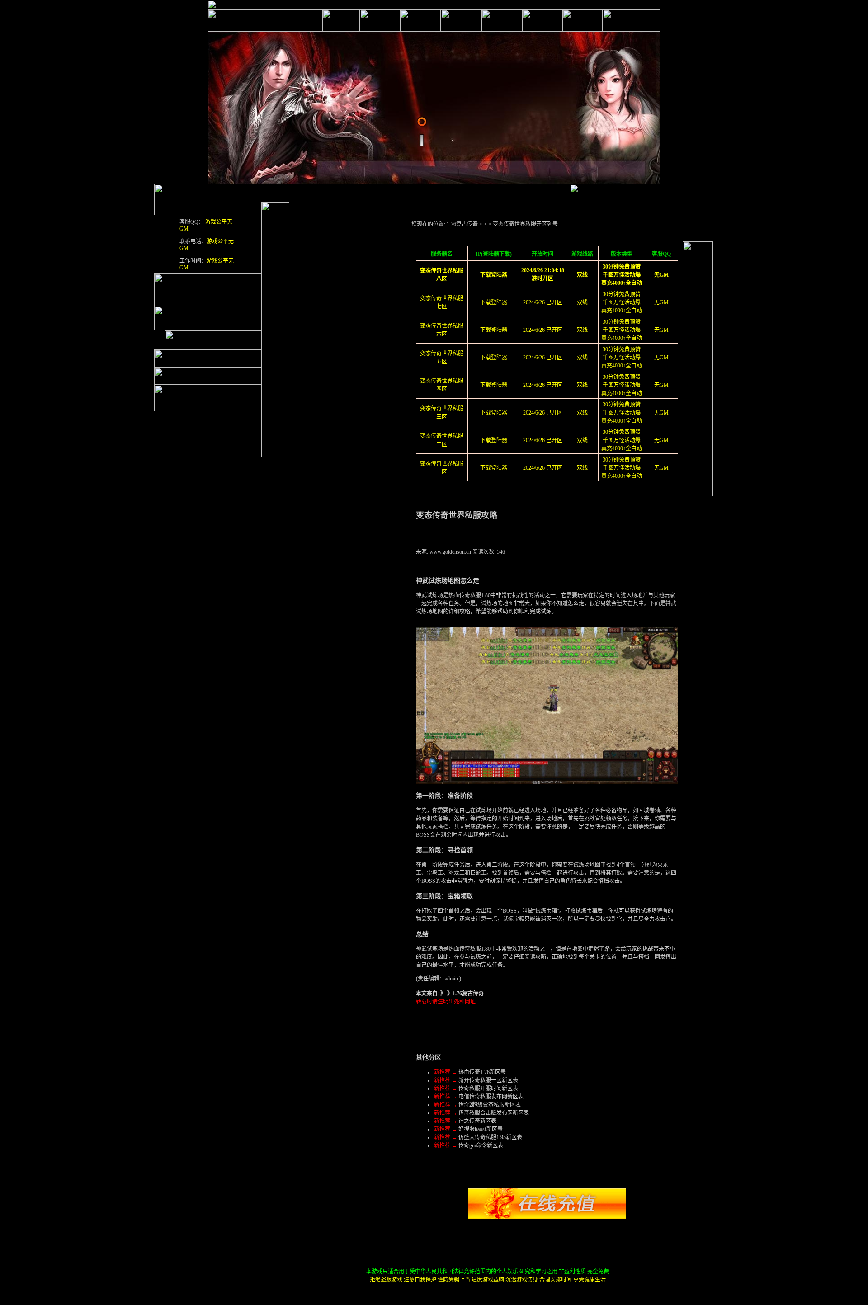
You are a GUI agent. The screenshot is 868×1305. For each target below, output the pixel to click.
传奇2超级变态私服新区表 (489, 1105)
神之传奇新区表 (477, 1121)
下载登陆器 (493, 302)
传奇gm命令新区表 (480, 1145)
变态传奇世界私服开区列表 (525, 224)
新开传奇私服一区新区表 (488, 1080)
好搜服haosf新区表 (480, 1129)
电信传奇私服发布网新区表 (491, 1096)
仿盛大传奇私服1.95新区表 (490, 1137)
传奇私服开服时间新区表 (488, 1088)
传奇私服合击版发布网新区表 (493, 1113)
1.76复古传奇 (462, 224)
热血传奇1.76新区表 (482, 1072)
